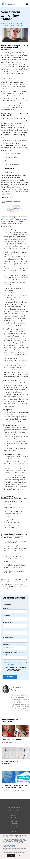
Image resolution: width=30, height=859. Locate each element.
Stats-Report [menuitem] (14, 826)
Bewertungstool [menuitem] (14, 823)
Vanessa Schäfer (6, 23)
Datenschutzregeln (9, 664)
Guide (10, 766)
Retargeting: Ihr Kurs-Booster (13, 739)
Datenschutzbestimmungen (9, 846)
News (28, 790)
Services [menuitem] (14, 821)
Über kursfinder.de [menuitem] (14, 807)
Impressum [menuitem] (14, 813)
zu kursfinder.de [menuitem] (14, 810)
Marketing (4, 25)
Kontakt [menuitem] (14, 831)
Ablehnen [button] (19, 855)
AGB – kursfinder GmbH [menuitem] (14, 818)
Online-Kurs (20, 25)
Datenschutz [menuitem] (14, 815)
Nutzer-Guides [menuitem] (14, 829)
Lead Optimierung (19, 742)
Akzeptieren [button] (11, 855)
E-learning (11, 25)
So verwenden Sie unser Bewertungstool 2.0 (10, 762)
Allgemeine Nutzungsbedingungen (14, 662)
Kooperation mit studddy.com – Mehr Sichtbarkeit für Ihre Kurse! (15, 786)
